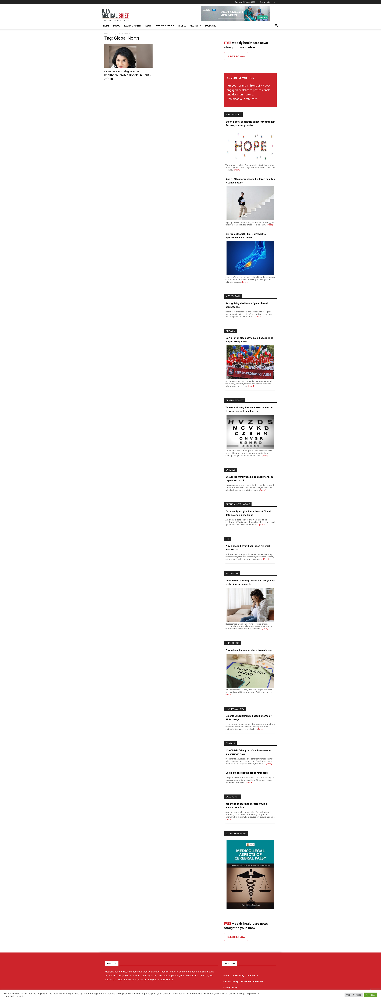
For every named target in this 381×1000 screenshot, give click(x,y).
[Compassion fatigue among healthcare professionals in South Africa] (130, 56)
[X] (274, 2)
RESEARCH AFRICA (165, 25)
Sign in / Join (265, 2)
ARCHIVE (194, 25)
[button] (276, 25)
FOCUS (116, 25)
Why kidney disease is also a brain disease (249, 650)
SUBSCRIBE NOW (236, 56)
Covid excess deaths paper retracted (246, 772)
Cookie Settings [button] (353, 995)
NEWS (148, 25)
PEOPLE (182, 25)
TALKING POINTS (133, 25)
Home (107, 33)
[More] (237, 169)
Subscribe (210, 25)
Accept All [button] (370, 995)
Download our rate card (242, 99)
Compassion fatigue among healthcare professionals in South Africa (127, 75)
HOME (106, 25)
